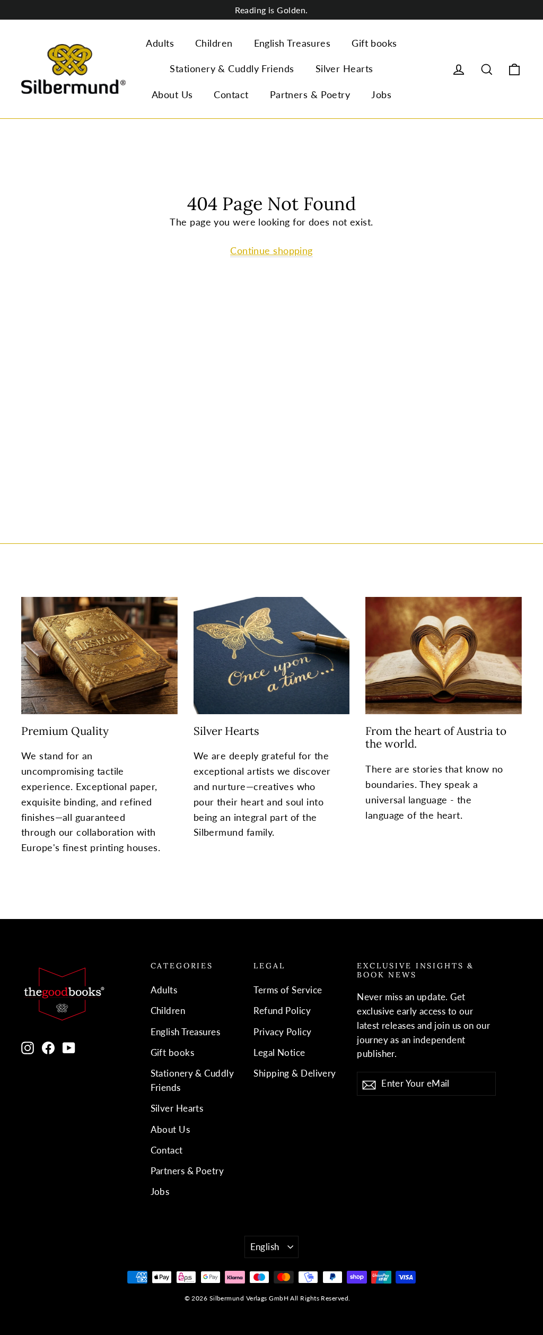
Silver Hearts (344, 68)
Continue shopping (271, 250)
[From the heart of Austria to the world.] (443, 655)
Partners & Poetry (310, 94)
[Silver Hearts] (272, 655)
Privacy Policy (282, 1031)
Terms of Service (287, 989)
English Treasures (292, 43)
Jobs (381, 94)
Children (214, 43)
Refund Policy (282, 1010)
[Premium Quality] (99, 655)
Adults (160, 43)
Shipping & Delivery (294, 1073)
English (264, 1246)
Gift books (374, 43)
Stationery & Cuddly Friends (232, 68)
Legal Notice (279, 1052)
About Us (172, 94)
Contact (231, 94)
